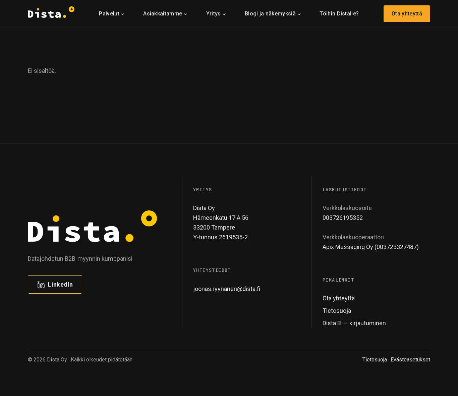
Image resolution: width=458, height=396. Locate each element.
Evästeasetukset (410, 359)
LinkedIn (60, 284)
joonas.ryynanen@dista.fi (226, 288)
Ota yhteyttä (407, 13)
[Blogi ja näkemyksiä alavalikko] (299, 13)
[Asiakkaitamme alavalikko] (185, 13)
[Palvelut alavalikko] (122, 13)
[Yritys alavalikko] (224, 13)
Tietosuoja (374, 359)
